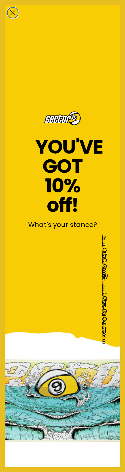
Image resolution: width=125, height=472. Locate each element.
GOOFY (102, 257)
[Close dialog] (12, 12)
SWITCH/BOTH (102, 273)
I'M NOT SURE (102, 290)
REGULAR (102, 240)
